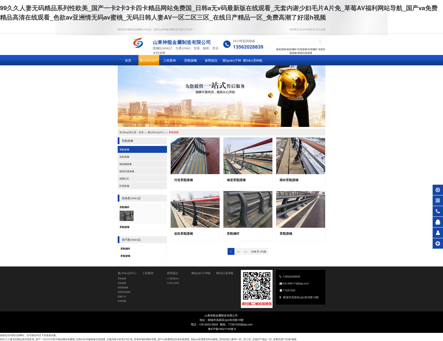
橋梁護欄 (281, 49)
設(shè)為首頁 (307, 29)
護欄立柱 (124, 178)
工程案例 (169, 60)
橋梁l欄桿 (291, 49)
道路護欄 (124, 156)
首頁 (128, 60)
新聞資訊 (211, 60)
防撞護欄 (302, 49)
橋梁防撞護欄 (304, 52)
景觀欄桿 (124, 207)
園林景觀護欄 (289, 180)
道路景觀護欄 (183, 233)
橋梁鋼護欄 (125, 164)
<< (238, 251)
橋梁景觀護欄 (236, 180)
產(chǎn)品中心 (149, 61)
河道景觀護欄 (183, 180)
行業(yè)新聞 (173, 282)
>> (245, 251)
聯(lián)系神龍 (252, 60)
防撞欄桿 (312, 49)
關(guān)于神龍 (232, 61)
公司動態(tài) (173, 278)
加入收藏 (320, 29)
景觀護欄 (190, 60)
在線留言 (294, 29)
